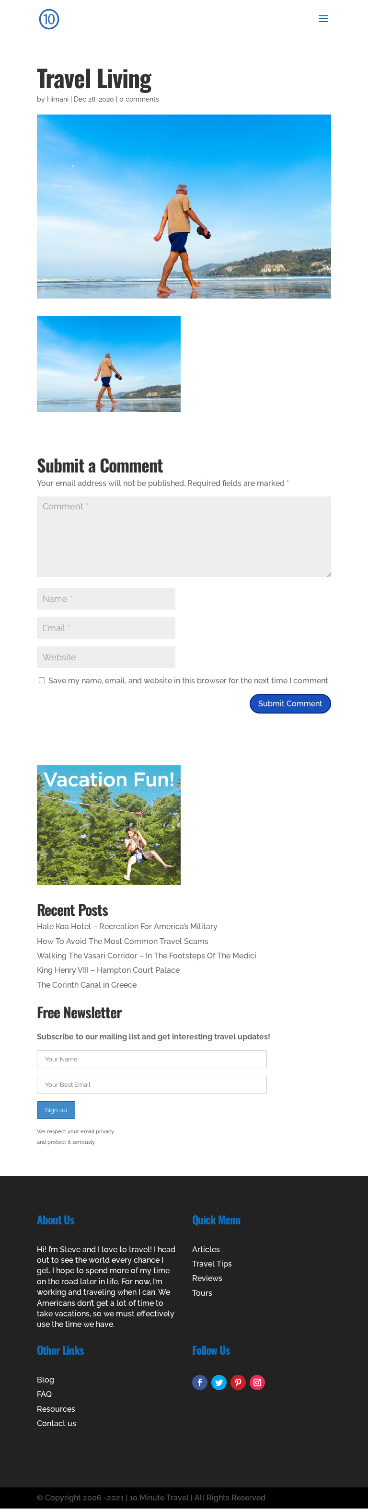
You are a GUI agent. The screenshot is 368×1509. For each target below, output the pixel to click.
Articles (206, 1249)
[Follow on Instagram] (257, 1382)
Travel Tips (212, 1263)
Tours (202, 1293)
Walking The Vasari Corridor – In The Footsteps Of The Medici (146, 955)
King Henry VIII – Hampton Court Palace (108, 970)
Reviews (207, 1278)
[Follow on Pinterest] (238, 1382)
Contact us (56, 1423)
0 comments (139, 99)
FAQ (44, 1394)
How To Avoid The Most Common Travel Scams (122, 941)
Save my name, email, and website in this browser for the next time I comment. (189, 680)
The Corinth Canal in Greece (87, 985)
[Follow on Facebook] (199, 1382)
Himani (58, 99)
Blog (45, 1379)
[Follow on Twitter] (219, 1382)
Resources (56, 1409)
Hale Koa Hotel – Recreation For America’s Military (127, 926)
